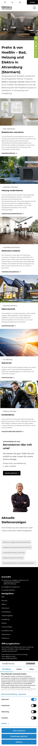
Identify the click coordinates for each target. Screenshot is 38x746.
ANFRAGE (36, 53)
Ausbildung (5, 619)
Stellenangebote (7, 615)
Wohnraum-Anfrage (11, 247)
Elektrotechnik (8, 326)
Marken (4, 623)
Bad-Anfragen (9, 129)
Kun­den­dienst (8, 415)
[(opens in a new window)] (36, 38)
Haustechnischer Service (12, 431)
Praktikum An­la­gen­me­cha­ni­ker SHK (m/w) (16, 542)
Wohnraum (5, 608)
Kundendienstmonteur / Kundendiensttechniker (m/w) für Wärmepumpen (19, 563)
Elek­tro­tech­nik (8, 309)
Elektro (5, 82)
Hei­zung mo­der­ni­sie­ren (12, 190)
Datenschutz (6, 634)
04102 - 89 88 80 (10, 466)
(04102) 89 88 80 (13, 2)
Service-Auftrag (9, 411)
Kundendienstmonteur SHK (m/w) (14, 552)
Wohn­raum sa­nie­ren (11, 251)
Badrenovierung (8, 153)
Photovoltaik (7, 377)
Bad (3, 597)
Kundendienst (6, 612)
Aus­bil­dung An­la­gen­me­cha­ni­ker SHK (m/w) (17, 547)
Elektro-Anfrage (10, 306)
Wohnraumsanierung (10, 272)
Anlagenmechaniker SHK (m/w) (13, 558)
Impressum (5, 638)
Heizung (12, 82)
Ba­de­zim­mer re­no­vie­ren (13, 132)
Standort (5, 2)
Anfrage (32, 2)
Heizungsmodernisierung (12, 214)
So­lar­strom (7, 363)
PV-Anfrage (8, 359)
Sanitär (21, 82)
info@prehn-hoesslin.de (20, 2)
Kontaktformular (7, 631)
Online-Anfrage (11, 473)
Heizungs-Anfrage (10, 187)
